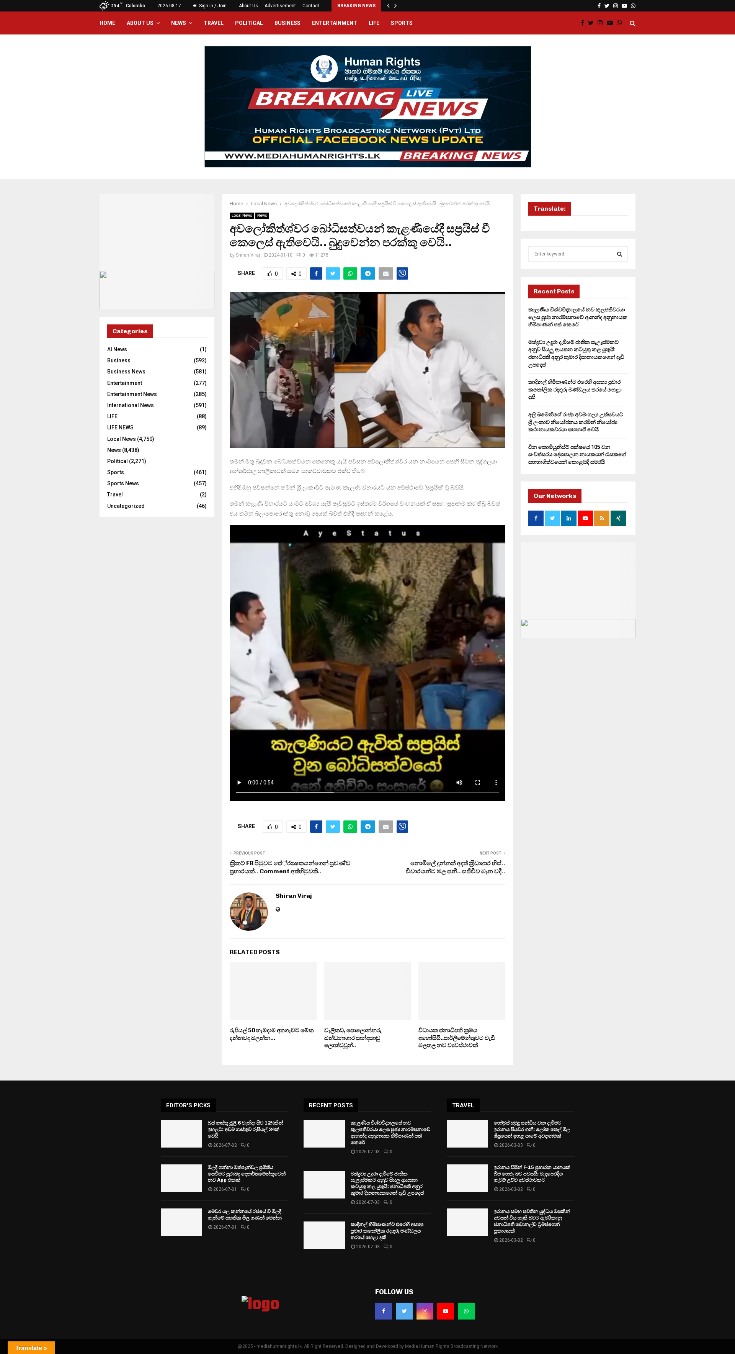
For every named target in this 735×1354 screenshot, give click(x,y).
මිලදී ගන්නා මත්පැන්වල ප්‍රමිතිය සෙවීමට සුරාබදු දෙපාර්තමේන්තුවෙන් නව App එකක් (247, 1173)
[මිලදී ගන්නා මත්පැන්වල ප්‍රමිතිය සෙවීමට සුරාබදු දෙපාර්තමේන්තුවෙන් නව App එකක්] (181, 1178)
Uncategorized (126, 506)
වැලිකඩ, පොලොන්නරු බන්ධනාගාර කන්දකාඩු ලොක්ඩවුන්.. (353, 1038)
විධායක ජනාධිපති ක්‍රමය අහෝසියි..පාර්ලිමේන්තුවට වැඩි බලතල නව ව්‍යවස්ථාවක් (456, 1038)
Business (287, 23)
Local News (242, 215)
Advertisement (280, 5)
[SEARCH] (619, 254)
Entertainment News (132, 394)
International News (130, 405)
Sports (402, 23)
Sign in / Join (212, 5)
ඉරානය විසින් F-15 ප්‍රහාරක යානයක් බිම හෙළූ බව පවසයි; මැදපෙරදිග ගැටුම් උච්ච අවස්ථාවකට (532, 1173)
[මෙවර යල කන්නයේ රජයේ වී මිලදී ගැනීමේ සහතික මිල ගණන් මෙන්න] (181, 1222)
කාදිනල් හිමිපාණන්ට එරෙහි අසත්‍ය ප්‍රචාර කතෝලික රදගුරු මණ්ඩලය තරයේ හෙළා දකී (575, 389)
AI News (117, 349)
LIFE (374, 23)
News (178, 23)
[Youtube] (612, 23)
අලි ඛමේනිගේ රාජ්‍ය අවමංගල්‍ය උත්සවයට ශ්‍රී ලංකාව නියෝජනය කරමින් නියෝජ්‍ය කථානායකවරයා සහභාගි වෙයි (575, 421)
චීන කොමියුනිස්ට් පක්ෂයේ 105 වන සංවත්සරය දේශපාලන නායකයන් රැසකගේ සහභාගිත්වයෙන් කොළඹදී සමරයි (577, 454)
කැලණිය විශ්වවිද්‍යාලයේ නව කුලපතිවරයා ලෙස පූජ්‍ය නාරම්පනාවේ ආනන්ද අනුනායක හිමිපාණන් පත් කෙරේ (577, 316)
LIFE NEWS (120, 427)
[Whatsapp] (621, 23)
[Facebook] (584, 23)
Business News (126, 371)
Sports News (123, 483)
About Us (248, 5)
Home (107, 23)
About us (140, 23)
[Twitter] (593, 23)
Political (249, 23)
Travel (214, 23)
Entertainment (334, 23)
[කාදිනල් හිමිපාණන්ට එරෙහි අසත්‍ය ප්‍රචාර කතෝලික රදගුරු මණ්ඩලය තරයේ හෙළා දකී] (324, 1235)
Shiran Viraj (248, 255)
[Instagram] (602, 23)
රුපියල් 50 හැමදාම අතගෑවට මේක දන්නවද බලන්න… (272, 1034)
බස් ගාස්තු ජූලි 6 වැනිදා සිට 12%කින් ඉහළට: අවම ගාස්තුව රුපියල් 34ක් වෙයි (245, 1129)
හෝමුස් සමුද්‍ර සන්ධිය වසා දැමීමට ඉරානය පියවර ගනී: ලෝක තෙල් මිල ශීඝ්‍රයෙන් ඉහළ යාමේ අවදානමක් (532, 1129)
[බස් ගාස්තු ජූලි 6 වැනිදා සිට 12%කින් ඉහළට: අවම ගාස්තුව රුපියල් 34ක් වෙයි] (181, 1134)
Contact (310, 5)
